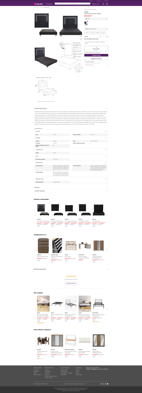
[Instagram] (105, 384)
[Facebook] (101, 384)
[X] (103, 384)
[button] (35, 215)
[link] (43, 214)
